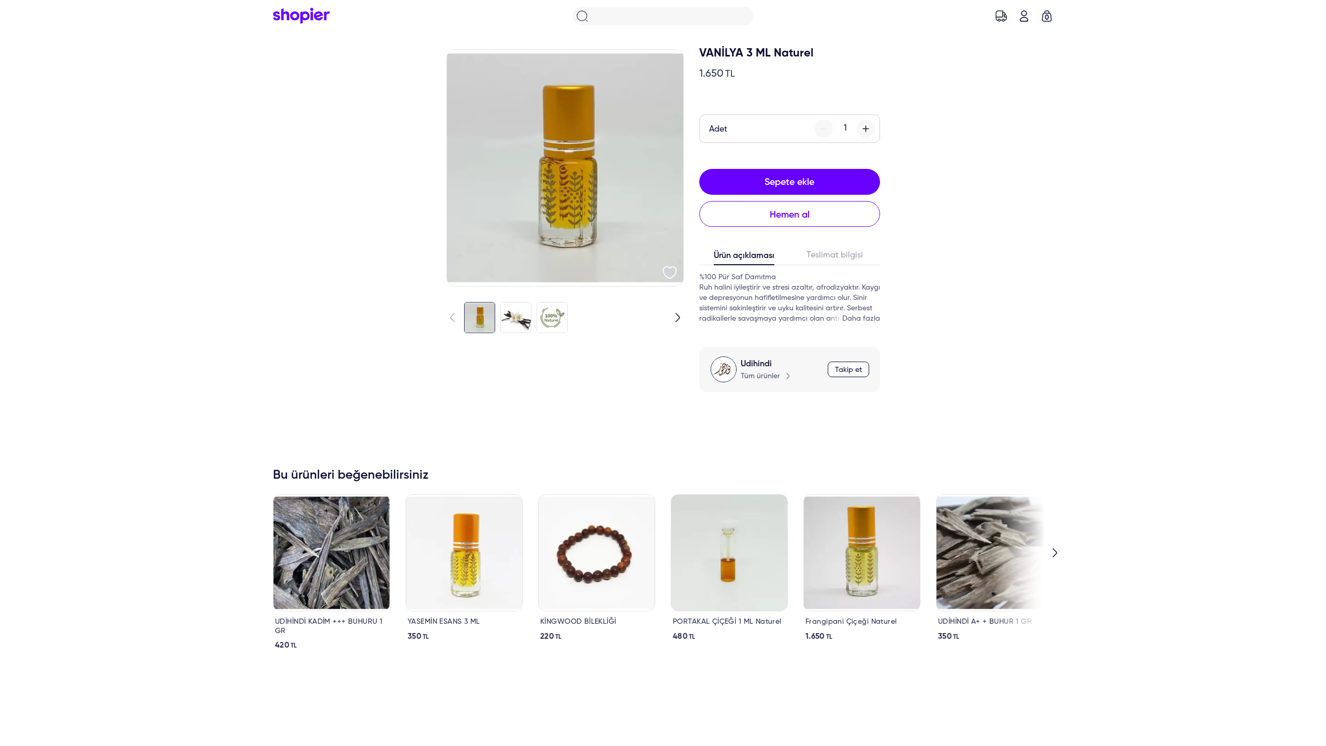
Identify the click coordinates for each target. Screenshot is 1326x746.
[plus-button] (866, 129)
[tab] (744, 258)
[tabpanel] (789, 298)
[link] (331, 572)
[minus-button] (824, 129)
